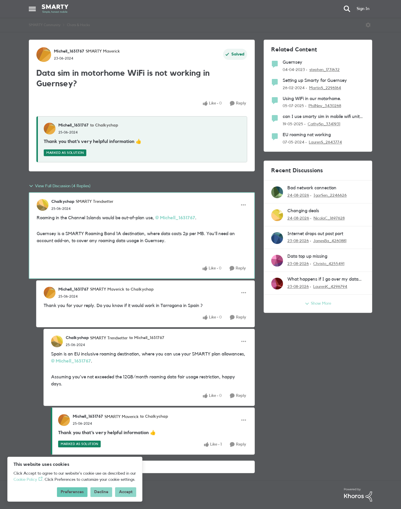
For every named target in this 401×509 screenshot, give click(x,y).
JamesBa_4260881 (329, 241)
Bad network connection (311, 188)
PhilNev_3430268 (325, 106)
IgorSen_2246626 (330, 195)
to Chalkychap (104, 125)
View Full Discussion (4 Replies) (62, 186)
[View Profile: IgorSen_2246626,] (277, 192)
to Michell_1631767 (146, 338)
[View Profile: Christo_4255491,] (277, 261)
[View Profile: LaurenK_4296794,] (277, 283)
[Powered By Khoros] (358, 495)
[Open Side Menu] (32, 8)
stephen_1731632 (324, 70)
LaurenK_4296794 (330, 287)
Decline (101, 492)
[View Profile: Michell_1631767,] (49, 128)
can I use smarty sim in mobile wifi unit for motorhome (321, 117)
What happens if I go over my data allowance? (322, 279)
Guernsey (292, 62)
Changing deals (303, 210)
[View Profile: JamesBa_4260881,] (277, 238)
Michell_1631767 (69, 51)
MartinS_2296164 (325, 88)
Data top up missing (307, 256)
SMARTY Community (44, 25)
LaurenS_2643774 (325, 142)
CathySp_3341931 (324, 124)
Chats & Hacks (78, 25)
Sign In (363, 9)
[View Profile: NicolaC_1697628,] (277, 215)
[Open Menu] (368, 25)
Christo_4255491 (328, 264)
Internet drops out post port (315, 233)
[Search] (347, 8)
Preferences (72, 492)
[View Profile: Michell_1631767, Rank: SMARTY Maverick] (43, 54)
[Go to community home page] (55, 8)
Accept (125, 492)
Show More (321, 303)
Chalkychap (62, 202)
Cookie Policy (25, 480)
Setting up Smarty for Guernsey (315, 80)
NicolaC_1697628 (329, 218)
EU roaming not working (307, 134)
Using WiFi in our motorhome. (312, 98)
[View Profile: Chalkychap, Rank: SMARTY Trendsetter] (42, 205)
